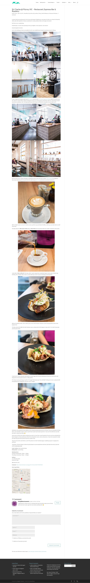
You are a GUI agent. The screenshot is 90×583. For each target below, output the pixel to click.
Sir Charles (30, 99)
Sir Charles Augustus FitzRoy (44, 99)
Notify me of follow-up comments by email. (22, 538)
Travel (58, 2)
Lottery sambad (33, 565)
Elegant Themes (20, 581)
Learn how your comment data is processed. (37, 551)
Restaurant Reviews (53, 13)
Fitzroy (39, 13)
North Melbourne (45, 13)
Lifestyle (64, 2)
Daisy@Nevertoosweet (23, 501)
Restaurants (42, 2)
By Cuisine (31, 13)
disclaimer (50, 575)
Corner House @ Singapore (18, 568)
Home (37, 2)
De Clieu (38, 180)
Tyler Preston (49, 178)
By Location (35, 13)
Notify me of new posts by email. (20, 541)
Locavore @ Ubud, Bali (17, 565)
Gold (31, 571)
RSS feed (56, 569)
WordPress (32, 581)
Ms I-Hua (15, 13)
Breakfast (26, 13)
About (74, 2)
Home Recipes (51, 2)
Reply (57, 503)
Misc (69, 2)
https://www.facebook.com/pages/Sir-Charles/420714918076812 (30, 464)
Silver (31, 568)
